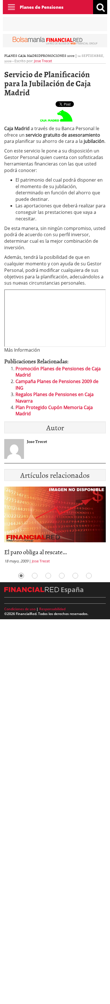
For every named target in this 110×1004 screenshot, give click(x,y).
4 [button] (62, 576)
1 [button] (21, 576)
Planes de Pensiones (41, 7)
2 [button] (35, 576)
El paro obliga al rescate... (35, 551)
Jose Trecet (43, 60)
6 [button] (89, 576)
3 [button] (48, 576)
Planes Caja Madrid (22, 55)
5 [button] (75, 576)
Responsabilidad (52, 609)
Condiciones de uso (20, 609)
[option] (55, 527)
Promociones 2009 (57, 55)
